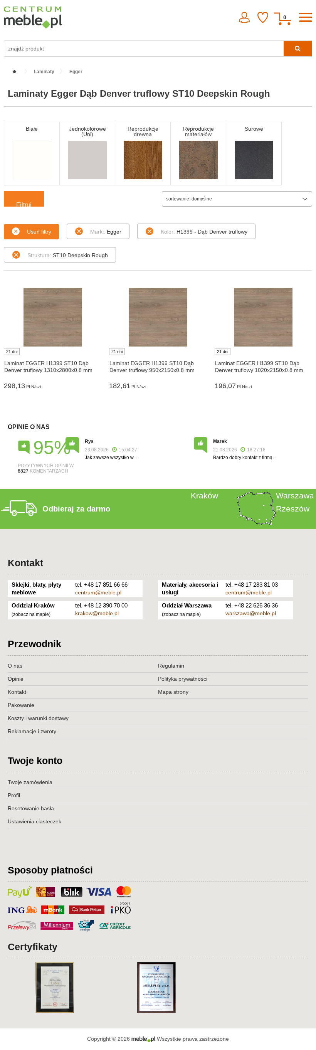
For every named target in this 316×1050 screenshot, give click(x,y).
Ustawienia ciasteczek (34, 821)
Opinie (16, 679)
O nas (15, 666)
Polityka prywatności (182, 679)
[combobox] (237, 199)
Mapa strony (173, 692)
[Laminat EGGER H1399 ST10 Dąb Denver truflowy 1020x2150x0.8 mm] (263, 317)
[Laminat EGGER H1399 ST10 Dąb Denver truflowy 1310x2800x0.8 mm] (52, 317)
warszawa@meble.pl (250, 613)
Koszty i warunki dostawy (38, 718)
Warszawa (295, 495)
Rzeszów (292, 508)
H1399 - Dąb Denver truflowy (204, 232)
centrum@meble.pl (98, 592)
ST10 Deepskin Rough (67, 255)
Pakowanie (21, 705)
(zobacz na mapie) (31, 614)
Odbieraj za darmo (76, 509)
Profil (14, 795)
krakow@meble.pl (97, 613)
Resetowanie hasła (31, 808)
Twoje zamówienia (30, 782)
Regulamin (171, 666)
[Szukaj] (298, 48)
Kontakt (25, 562)
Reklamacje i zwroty (32, 731)
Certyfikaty (32, 946)
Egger (105, 232)
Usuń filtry (39, 232)
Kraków (204, 495)
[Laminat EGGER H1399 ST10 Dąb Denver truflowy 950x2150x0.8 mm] (158, 317)
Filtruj (24, 204)
